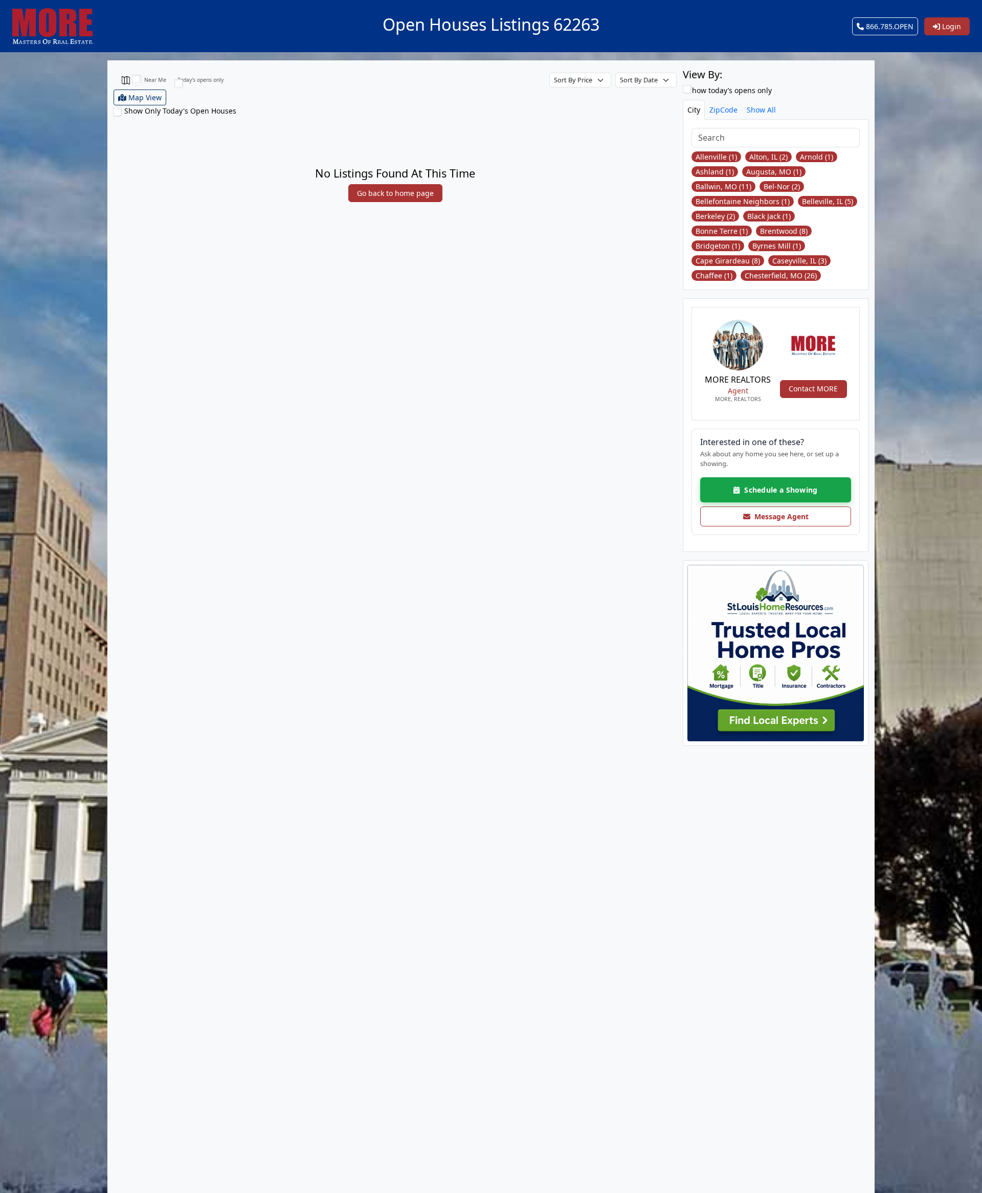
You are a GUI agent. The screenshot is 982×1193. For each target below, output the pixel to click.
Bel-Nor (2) (782, 186)
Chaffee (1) (714, 275)
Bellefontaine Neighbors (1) (743, 201)
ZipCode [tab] (723, 110)
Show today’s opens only (729, 90)
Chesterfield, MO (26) (781, 275)
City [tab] (693, 110)
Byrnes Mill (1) (776, 246)
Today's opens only (200, 79)
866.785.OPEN (888, 26)
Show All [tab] (761, 110)
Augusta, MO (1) (773, 171)
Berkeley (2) (715, 216)
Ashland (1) (715, 171)
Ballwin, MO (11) (723, 186)
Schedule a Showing (779, 490)
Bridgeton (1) (718, 246)
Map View (144, 97)
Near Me (155, 79)
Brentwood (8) (784, 231)
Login (950, 26)
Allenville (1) (716, 157)
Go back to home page (395, 193)
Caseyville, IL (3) (799, 261)
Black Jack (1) (769, 216)
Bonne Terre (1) (722, 231)
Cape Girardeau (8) (728, 261)
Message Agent (779, 516)
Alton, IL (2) (768, 157)
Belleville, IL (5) (827, 201)
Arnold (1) (816, 157)
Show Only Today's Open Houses (180, 111)
